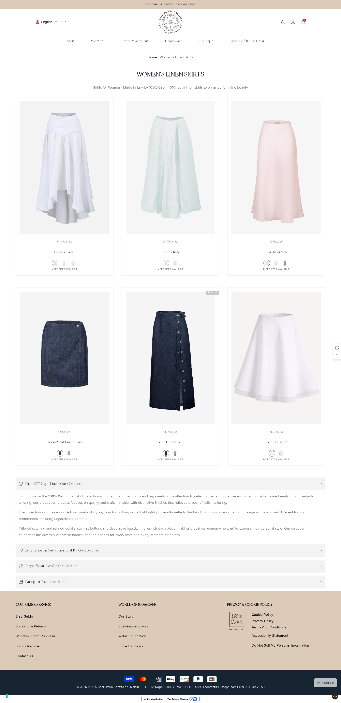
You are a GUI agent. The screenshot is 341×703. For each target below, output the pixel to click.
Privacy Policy (263, 620)
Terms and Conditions (269, 627)
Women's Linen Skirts (177, 57)
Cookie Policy (262, 614)
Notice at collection (153, 699)
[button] (56, 22)
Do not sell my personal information (280, 645)
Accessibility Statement (270, 635)
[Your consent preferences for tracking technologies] (7, 696)
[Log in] (293, 22)
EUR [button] (63, 22)
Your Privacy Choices (177, 699)
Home (152, 57)
